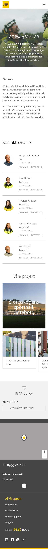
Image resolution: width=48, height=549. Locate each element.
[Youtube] (23, 541)
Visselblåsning (12, 511)
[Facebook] (12, 541)
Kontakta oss (11, 505)
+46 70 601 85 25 (36, 190)
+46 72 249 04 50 (36, 167)
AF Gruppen (13, 499)
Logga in (9, 523)
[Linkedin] (6, 541)
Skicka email (23, 167)
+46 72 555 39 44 (36, 235)
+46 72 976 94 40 (36, 258)
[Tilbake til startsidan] (6, 4)
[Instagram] (17, 541)
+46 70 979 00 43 (36, 213)
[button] (44, 452)
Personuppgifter (13, 517)
